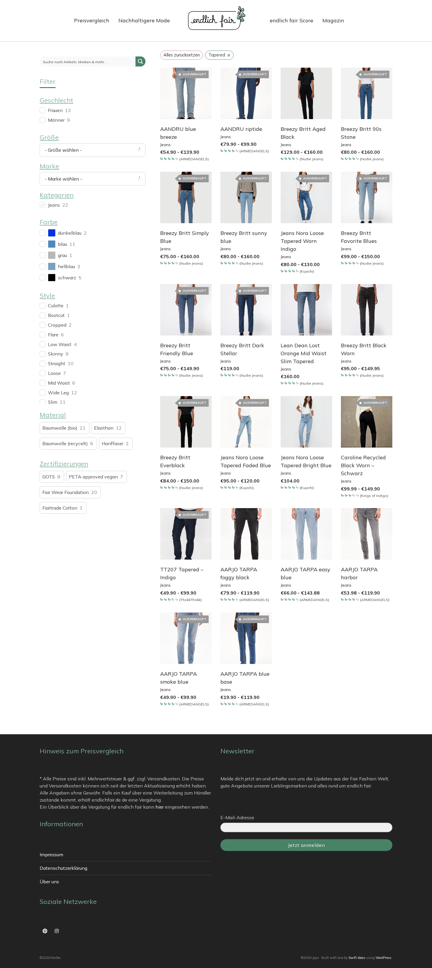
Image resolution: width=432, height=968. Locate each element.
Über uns (49, 881)
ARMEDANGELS (193, 159)
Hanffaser (112, 443)
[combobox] (92, 150)
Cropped (57, 325)
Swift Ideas (357, 958)
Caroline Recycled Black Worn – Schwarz (363, 465)
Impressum (51, 854)
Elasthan (103, 428)
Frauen (55, 110)
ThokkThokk (190, 600)
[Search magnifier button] (140, 61)
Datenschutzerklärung (63, 868)
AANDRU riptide (241, 129)
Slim (52, 402)
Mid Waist (59, 383)
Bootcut (56, 315)
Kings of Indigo (374, 495)
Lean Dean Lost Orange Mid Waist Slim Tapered (303, 353)
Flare (53, 335)
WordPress (383, 958)
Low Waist (59, 344)
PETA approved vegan (93, 477)
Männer (56, 120)
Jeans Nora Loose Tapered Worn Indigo (302, 241)
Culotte (55, 305)
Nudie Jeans (311, 159)
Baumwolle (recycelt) (65, 443)
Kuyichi (307, 271)
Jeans (165, 144)
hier (159, 807)
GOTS (48, 477)
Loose (54, 373)
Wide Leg (58, 392)
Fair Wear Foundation (65, 492)
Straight (56, 363)
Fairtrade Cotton (59, 508)
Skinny (55, 354)
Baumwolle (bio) (59, 428)
